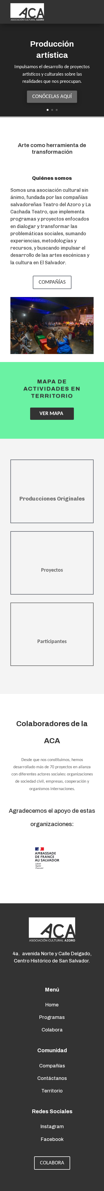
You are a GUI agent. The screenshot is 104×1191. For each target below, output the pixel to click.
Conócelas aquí (52, 96)
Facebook (52, 1139)
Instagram (52, 1126)
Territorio (52, 1091)
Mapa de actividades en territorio (52, 389)
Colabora (52, 1163)
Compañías (52, 282)
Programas (52, 1017)
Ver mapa (51, 413)
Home (52, 1004)
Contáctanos (52, 1078)
